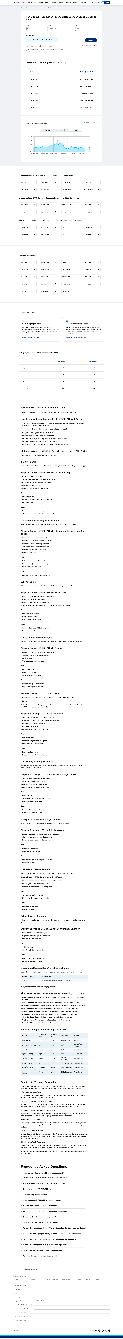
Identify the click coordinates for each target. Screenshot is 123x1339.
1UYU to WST (24, 212)
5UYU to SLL (45, 182)
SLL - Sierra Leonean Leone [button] (86, 29)
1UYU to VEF (45, 205)
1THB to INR (45, 284)
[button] (73, 27)
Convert (90, 40)
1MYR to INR (88, 277)
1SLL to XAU (88, 234)
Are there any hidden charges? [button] (35, 1195)
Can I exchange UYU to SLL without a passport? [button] (42, 1200)
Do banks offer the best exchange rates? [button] (39, 1217)
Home (22, 7)
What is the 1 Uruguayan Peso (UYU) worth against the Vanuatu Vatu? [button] (51, 1239)
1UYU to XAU (88, 212)
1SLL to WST (24, 234)
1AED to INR (45, 262)
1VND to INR (66, 284)
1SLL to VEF (45, 227)
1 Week (48, 130)
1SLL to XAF (45, 234)
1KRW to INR (66, 291)
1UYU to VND (66, 205)
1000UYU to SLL (89, 189)
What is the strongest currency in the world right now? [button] (45, 1245)
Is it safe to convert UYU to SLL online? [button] (38, 1189)
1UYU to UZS (24, 205)
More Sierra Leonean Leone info (76, 337)
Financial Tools (29, 7)
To (76, 25)
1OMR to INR (45, 291)
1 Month (62, 130)
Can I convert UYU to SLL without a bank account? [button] (43, 1173)
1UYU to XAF (45, 212)
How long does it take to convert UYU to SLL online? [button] (44, 1183)
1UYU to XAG (66, 212)
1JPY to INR (45, 277)
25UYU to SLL (88, 182)
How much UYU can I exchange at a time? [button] (40, 1206)
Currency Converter (40, 7)
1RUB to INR (23, 291)
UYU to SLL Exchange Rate (54, 7)
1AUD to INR (24, 269)
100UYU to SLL (46, 189)
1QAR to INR (24, 277)
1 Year (75, 130)
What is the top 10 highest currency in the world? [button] (43, 1250)
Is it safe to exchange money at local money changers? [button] (45, 1211)
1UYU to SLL (24, 182)
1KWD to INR (88, 269)
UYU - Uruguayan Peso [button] (58, 29)
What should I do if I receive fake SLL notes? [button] (41, 1222)
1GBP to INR (87, 262)
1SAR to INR (66, 277)
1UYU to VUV (88, 205)
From (50, 25)
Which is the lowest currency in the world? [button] (40, 1256)
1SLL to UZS (24, 227)
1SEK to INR (23, 284)
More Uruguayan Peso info (30, 337)
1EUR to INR (45, 269)
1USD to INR (23, 262)
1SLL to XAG (66, 234)
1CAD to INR (66, 262)
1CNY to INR (87, 284)
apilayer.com (34, 1269)
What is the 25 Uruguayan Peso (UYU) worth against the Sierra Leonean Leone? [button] (55, 1234)
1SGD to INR (66, 269)
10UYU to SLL (66, 182)
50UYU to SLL (24, 189)
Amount (28, 25)
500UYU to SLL (67, 189)
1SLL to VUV (88, 227)
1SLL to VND (66, 227)
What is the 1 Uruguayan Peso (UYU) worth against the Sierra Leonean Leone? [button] (54, 1228)
